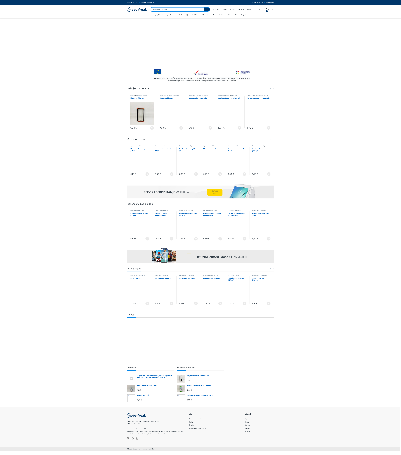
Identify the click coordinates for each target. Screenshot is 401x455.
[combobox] (177, 9)
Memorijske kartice (209, 15)
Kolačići (191, 425)
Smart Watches (194, 15)
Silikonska (176, 95)
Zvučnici (172, 15)
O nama (241, 9)
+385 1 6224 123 (132, 2)
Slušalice (161, 15)
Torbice (221, 15)
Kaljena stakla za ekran (254, 95)
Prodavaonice (258, 2)
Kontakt (249, 9)
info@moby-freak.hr (147, 2)
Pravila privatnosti (195, 419)
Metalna (132, 95)
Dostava (271, 2)
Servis (225, 9)
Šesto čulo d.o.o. (134, 449)
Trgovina (216, 9)
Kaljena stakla (232, 15)
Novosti (232, 9)
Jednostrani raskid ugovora (198, 428)
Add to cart (152, 128)
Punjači (243, 15)
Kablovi (181, 15)
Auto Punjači (134, 275)
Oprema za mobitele (142, 95)
